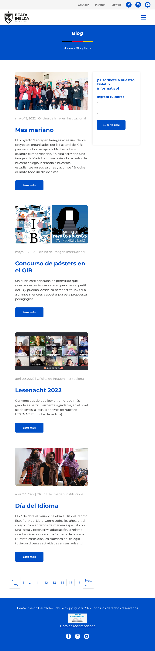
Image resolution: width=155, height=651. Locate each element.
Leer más (29, 185)
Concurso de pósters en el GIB (50, 267)
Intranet (100, 4)
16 (78, 583)
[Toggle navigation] (144, 17)
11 (38, 583)
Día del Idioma (36, 505)
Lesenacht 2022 (38, 390)
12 (46, 583)
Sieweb (116, 4)
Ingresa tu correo (110, 97)
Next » (88, 582)
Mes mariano (34, 129)
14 (62, 583)
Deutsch (83, 4)
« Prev (15, 582)
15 (70, 583)
